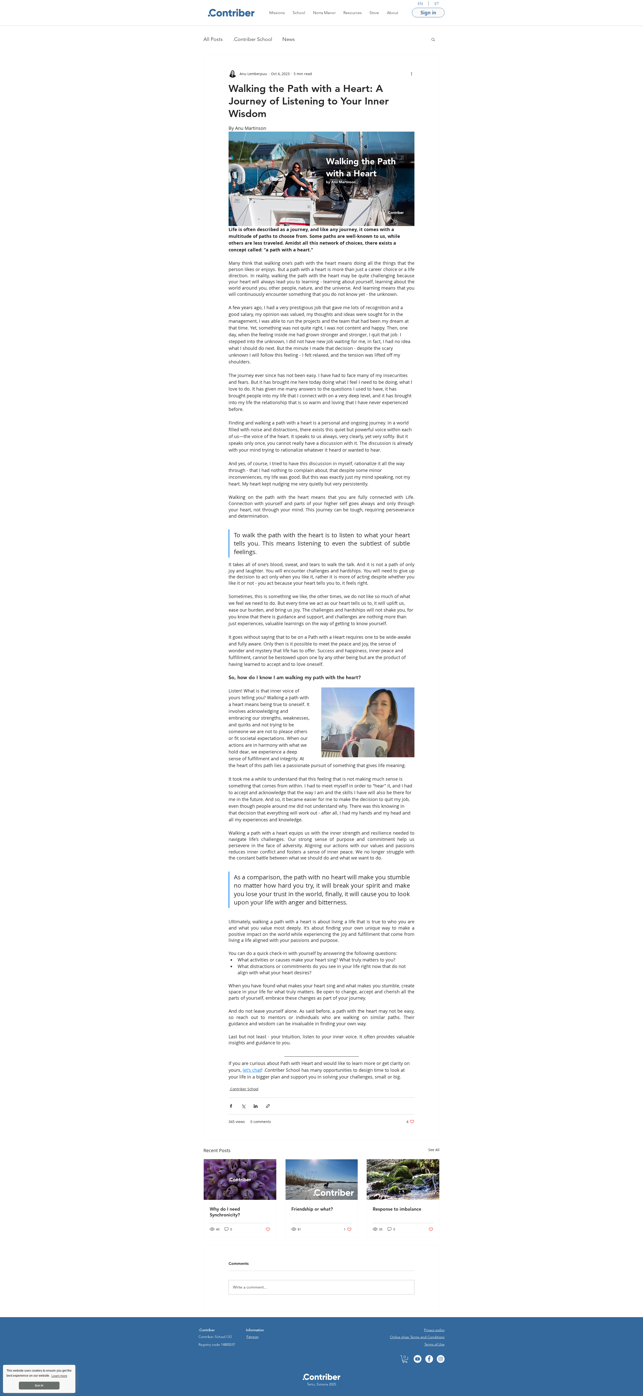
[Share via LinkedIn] (255, 1106)
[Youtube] (417, 1359)
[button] (277, 13)
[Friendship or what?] (321, 1179)
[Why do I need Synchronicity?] (240, 1179)
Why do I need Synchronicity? (225, 1212)
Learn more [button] (59, 1376)
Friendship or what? (312, 1209)
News (288, 39)
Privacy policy (434, 1330)
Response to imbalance (397, 1209)
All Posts (213, 39)
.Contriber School (252, 39)
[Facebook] (429, 1359)
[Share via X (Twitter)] (243, 1106)
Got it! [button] (39, 1385)
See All (434, 1149)
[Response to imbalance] (403, 1179)
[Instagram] (441, 1359)
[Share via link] (267, 1106)
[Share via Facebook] (231, 1106)
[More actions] (411, 74)
